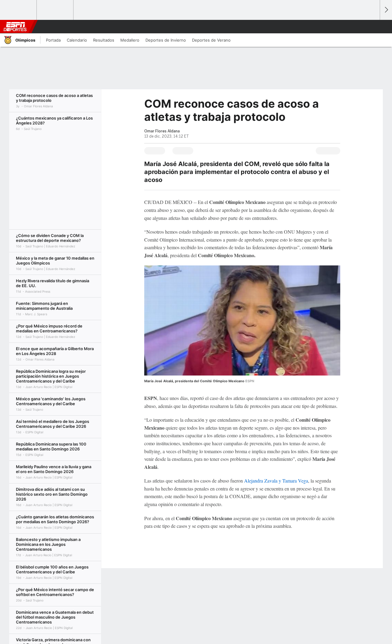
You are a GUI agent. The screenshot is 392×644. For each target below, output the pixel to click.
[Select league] (18, 10)
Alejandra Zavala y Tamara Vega (276, 480)
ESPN (15, 26)
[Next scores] (386, 10)
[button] (372, 26)
